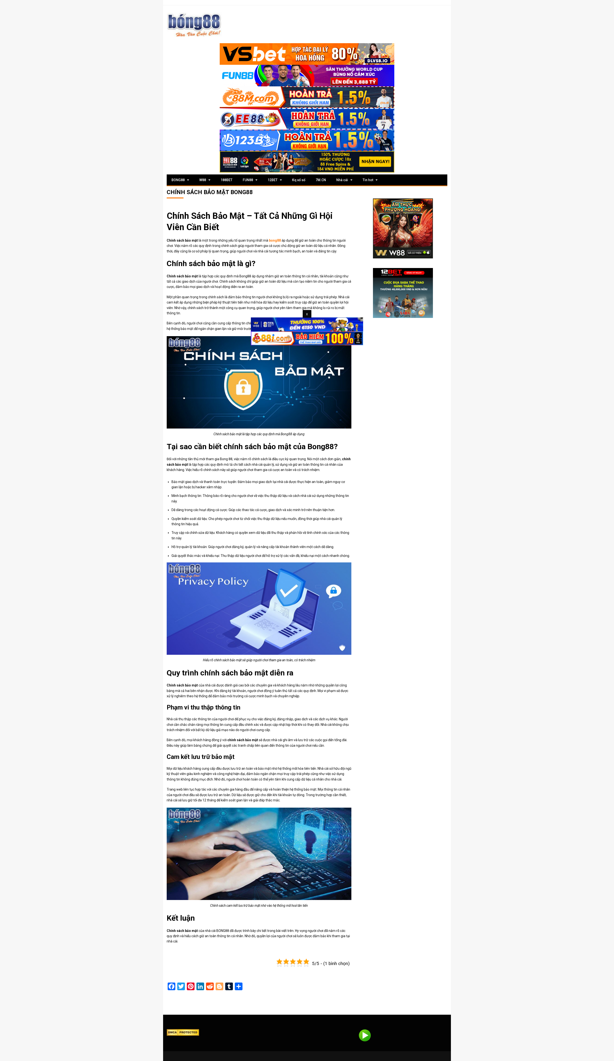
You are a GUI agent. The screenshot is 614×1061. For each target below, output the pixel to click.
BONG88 (178, 180)
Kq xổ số (298, 180)
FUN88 (248, 180)
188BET (226, 180)
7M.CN (321, 180)
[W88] (403, 228)
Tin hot (368, 180)
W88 (202, 180)
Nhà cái (342, 180)
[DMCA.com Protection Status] (183, 1032)
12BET (272, 180)
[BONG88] (194, 24)
